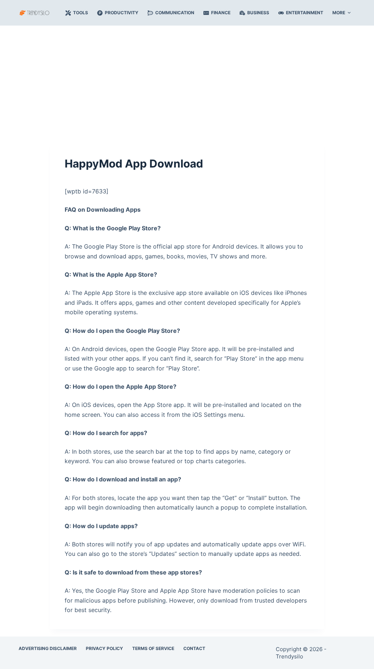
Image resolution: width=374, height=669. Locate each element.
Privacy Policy (104, 648)
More (338, 12)
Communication (174, 12)
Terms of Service (153, 648)
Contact (194, 648)
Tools (80, 12)
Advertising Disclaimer (48, 648)
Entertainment (304, 12)
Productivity (121, 12)
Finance (220, 12)
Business (258, 12)
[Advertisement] (187, 79)
